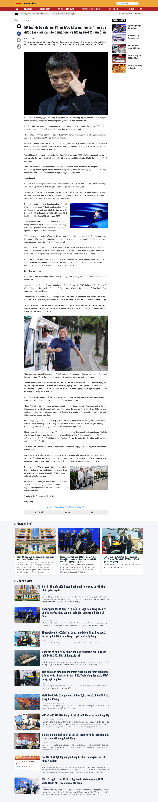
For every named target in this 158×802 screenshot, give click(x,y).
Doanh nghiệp (45, 9)
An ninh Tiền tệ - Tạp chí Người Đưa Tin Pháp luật (66, 507)
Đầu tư (18, 551)
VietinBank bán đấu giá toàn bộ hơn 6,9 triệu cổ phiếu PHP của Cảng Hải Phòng (75, 697)
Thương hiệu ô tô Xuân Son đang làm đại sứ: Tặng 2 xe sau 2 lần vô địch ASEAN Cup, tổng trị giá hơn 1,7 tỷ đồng (122, 559)
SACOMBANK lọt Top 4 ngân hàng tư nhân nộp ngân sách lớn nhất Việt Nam (74, 758)
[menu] (140, 9)
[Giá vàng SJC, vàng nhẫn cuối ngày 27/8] (119, 68)
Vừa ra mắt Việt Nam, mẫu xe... (133, 36)
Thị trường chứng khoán (91, 9)
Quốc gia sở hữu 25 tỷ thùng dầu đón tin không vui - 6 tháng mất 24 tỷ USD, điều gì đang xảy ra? (74, 653)
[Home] (19, 26)
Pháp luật (130, 9)
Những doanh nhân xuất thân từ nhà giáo (29, 14)
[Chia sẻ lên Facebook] (19, 33)
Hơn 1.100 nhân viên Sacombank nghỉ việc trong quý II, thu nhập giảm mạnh (35, 558)
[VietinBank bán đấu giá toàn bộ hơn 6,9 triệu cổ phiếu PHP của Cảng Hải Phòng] (27, 702)
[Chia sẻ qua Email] (19, 40)
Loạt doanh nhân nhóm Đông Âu (58, 14)
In (93, 512)
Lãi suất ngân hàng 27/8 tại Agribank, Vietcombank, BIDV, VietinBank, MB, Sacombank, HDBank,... (73, 781)
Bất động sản (113, 9)
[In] (19, 46)
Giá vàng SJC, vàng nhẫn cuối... (135, 66)
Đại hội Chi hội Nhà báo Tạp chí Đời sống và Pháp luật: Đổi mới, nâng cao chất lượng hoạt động (75, 736)
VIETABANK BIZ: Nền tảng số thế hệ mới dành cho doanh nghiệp (75, 715)
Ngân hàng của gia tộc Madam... (134, 26)
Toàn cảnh (28, 9)
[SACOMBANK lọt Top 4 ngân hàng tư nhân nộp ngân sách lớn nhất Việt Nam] (27, 763)
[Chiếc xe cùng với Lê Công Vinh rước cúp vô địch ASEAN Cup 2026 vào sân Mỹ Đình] (119, 58)
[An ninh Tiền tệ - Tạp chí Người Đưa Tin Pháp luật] (25, 3)
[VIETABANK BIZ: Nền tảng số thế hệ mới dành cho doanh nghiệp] (27, 722)
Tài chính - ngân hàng (66, 9)
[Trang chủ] (17, 9)
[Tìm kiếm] (135, 3)
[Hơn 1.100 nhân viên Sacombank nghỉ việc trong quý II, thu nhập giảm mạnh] (35, 541)
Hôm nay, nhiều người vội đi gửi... (134, 46)
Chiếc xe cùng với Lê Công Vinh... (134, 56)
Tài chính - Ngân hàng (48, 719)
